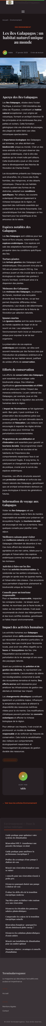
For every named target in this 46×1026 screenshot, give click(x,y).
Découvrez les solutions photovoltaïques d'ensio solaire (23, 934)
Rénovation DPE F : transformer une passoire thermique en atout (21, 844)
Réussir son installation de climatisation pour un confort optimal (23, 942)
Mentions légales (9, 1006)
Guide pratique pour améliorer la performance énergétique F (20, 852)
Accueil (5, 20)
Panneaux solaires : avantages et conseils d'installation (23, 950)
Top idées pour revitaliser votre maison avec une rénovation (22, 901)
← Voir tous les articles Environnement (19, 803)
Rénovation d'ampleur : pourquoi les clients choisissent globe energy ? (21, 926)
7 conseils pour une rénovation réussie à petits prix (23, 877)
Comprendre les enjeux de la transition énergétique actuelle (22, 917)
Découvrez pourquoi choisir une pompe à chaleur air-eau (22, 885)
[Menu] (23, 12)
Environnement (16, 20)
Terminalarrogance (27, 2)
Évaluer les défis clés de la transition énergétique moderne (21, 893)
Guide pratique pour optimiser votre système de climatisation (21, 836)
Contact (5, 1011)
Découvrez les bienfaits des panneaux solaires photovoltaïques (22, 909)
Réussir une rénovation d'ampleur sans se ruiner (22, 869)
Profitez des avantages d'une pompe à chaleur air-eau (22, 860)
